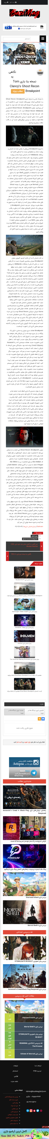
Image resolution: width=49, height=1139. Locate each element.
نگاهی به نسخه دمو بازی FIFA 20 (21, 554)
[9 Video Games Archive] (24, 1133)
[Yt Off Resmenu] (43, 39)
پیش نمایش (34, 536)
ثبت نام (12, 2)
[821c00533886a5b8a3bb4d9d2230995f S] (24, 589)
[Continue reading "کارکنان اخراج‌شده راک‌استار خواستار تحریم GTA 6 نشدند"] (24, 828)
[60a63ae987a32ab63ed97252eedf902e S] (24, 620)
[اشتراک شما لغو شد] (39, 718)
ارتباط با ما (38, 1066)
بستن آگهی (45, 1127)
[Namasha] (34, 1110)
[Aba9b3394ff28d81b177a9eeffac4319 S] (24, 604)
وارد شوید (27, 742)
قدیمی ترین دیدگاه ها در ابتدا (35, 712)
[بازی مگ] (24, 13)
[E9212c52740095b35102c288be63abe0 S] (24, 636)
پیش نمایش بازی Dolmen (24, 643)
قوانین (16, 1076)
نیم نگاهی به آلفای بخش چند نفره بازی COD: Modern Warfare (24, 545)
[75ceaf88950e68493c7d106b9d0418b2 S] (24, 684)
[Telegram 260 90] (24, 772)
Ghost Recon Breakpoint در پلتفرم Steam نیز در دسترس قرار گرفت (24, 596)
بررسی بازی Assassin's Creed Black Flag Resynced (27, 989)
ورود (5, 2)
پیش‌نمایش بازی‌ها (30, 526)
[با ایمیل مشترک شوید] (43, 718)
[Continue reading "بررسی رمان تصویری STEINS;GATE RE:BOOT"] (24, 948)
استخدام (15, 1071)
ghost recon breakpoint (30, 539)
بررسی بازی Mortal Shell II (37, 925)
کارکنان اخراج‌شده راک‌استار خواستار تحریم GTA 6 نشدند (28, 841)
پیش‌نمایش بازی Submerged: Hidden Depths (24, 612)
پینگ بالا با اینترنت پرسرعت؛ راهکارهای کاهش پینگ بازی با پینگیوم (25, 869)
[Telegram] (27, 1110)
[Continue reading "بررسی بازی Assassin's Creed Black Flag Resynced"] (24, 976)
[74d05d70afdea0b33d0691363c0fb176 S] (24, 668)
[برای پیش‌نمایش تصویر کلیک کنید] (24, 53)
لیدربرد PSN (37, 1071)
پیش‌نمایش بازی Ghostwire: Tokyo (24, 628)
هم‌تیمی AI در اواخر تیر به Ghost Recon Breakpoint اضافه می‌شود (24, 675)
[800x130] (24, 27)
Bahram (40, 526)
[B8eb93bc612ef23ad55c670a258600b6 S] (24, 652)
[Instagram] (31, 1110)
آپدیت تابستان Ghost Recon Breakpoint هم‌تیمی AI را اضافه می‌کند (24, 691)
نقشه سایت (14, 1081)
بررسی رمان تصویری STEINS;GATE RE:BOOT (30, 961)
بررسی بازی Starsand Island (36, 897)
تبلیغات (15, 1066)
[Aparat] (41, 1110)
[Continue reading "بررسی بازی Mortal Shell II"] (24, 912)
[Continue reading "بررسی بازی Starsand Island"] (24, 884)
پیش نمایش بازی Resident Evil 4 (24, 580)
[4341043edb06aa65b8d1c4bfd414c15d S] (24, 573)
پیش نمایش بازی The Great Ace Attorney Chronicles (24, 659)
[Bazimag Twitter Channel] (37, 1110)
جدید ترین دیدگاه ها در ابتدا (15, 712)
